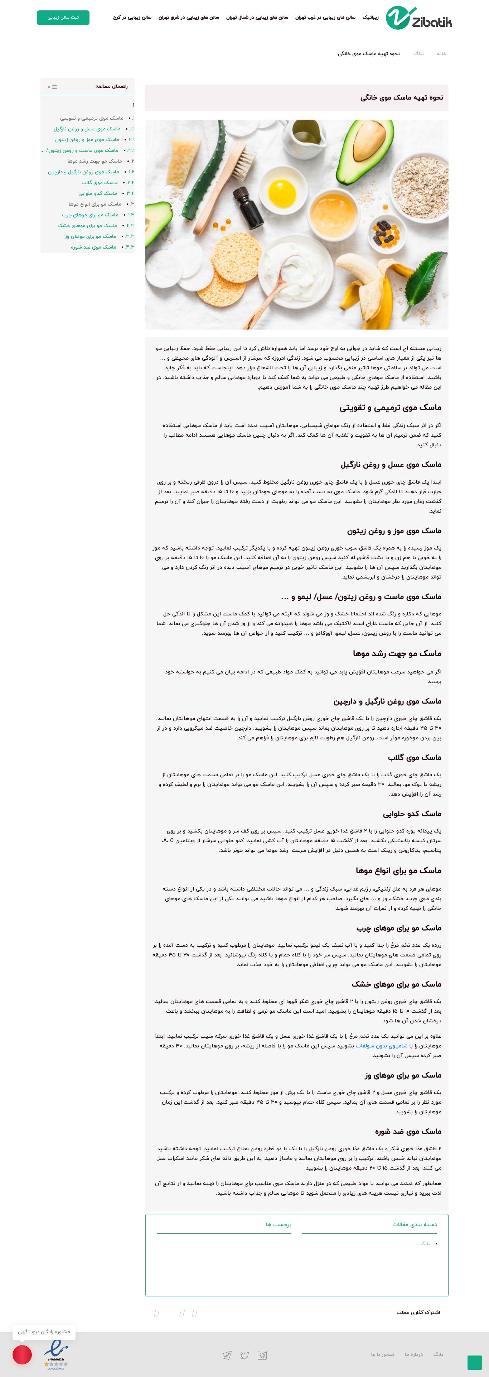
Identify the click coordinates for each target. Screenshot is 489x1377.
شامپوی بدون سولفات (381, 1046)
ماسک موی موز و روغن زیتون (87, 139)
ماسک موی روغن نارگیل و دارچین (83, 172)
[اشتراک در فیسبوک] (194, 1313)
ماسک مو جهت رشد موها (95, 161)
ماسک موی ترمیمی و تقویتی (92, 118)
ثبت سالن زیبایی (63, 17)
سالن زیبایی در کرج (132, 17)
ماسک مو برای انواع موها (95, 204)
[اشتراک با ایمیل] (156, 1313)
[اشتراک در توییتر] (181, 1313)
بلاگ (419, 54)
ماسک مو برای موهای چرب (90, 215)
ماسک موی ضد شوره (93, 247)
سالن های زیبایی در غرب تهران (325, 17)
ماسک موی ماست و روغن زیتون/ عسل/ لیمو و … (64, 150)
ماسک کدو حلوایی (97, 193)
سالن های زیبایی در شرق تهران (189, 17)
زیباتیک (371, 17)
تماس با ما (382, 1354)
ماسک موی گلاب (100, 182)
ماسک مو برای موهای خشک (87, 225)
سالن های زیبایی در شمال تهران (257, 17)
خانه (441, 54)
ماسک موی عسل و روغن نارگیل (87, 129)
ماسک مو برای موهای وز (90, 236)
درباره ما (414, 1354)
